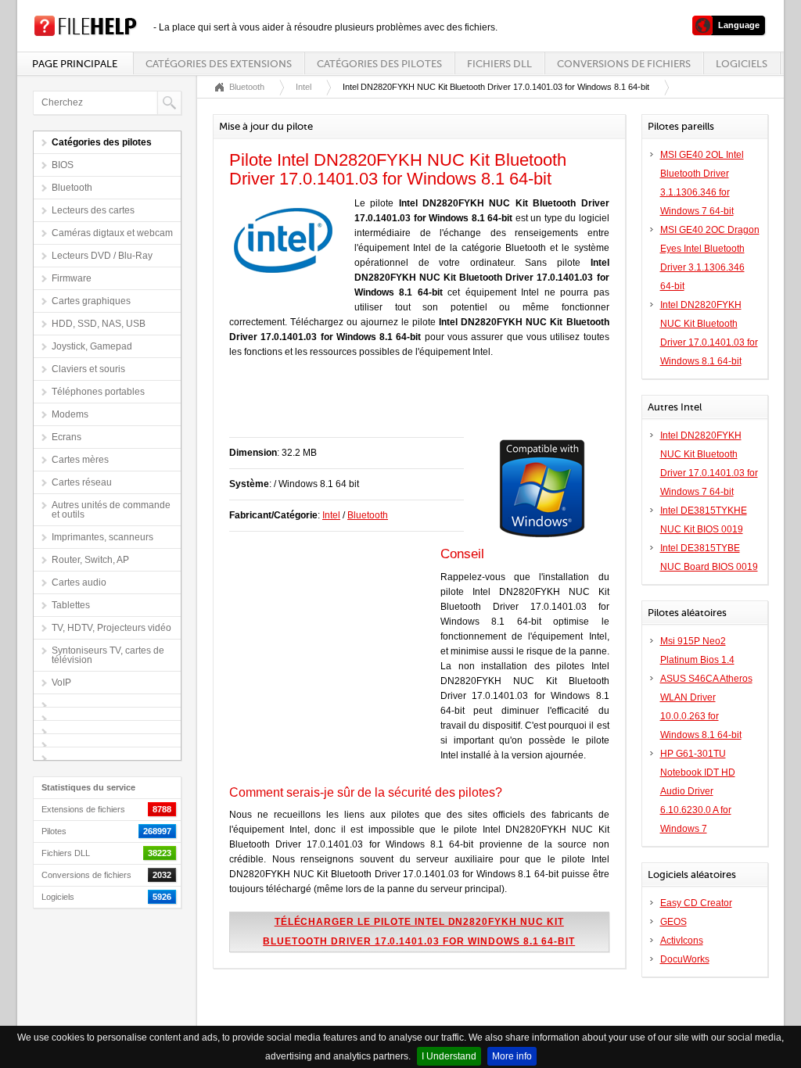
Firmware (72, 278)
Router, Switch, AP (90, 559)
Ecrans (66, 437)
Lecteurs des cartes (93, 210)
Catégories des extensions (218, 64)
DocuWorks (684, 959)
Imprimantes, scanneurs (102, 537)
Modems (70, 414)
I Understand (449, 1056)
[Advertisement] (412, 405)
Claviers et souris (88, 369)
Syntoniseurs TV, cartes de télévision (108, 655)
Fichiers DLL (499, 64)
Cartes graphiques (91, 301)
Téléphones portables (98, 391)
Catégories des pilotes (379, 64)
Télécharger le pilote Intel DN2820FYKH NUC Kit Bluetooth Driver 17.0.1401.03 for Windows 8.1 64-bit (419, 931)
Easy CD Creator (696, 903)
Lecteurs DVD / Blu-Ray (102, 255)
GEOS (673, 921)
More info (512, 1056)
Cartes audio (79, 582)
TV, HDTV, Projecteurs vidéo (111, 627)
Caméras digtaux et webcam (112, 233)
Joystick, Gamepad (92, 346)
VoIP (61, 682)
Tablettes (71, 605)
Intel (303, 86)
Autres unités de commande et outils (111, 510)
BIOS (63, 164)
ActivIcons (681, 940)
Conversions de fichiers (624, 64)
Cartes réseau (82, 482)
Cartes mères (80, 459)
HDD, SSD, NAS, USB (98, 323)
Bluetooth (72, 187)
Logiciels (741, 64)
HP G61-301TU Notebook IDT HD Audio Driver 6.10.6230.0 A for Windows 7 (697, 791)
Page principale (74, 64)
